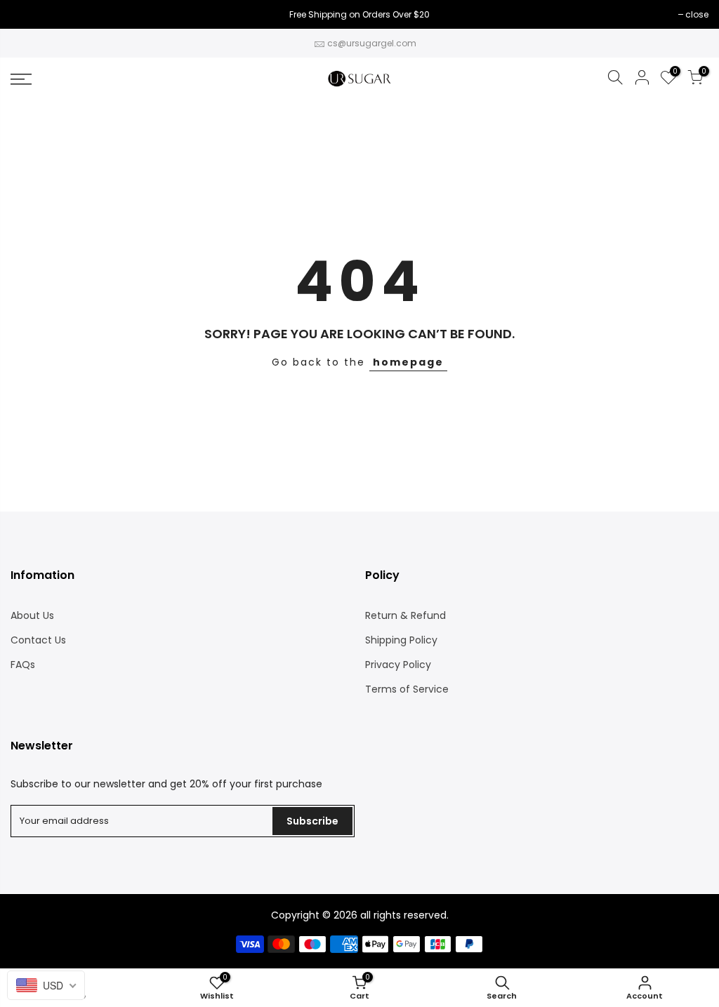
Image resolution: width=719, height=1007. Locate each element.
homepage (408, 362)
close (29, 14)
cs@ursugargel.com (371, 43)
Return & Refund (405, 615)
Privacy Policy (398, 665)
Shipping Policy (401, 640)
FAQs (23, 665)
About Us (32, 615)
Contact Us (38, 640)
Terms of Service (407, 689)
